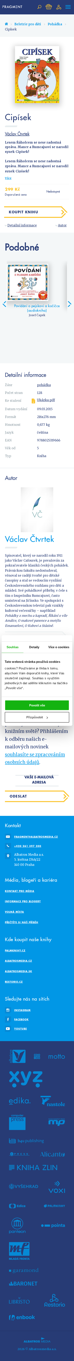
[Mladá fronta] (19, 1251)
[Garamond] (24, 1270)
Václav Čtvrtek (17, 134)
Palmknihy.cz (15, 950)
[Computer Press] (17, 1122)
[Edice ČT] (17, 1206)
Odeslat (18, 796)
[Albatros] (17, 1056)
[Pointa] (53, 1225)
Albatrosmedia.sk (18, 971)
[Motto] (56, 1056)
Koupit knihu (23, 212)
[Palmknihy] (54, 1206)
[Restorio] (54, 1300)
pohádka (44, 385)
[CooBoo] (37, 1056)
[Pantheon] (17, 1225)
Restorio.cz (14, 982)
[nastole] (52, 1101)
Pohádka (55, 24)
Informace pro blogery (23, 901)
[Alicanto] (52, 1154)
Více (8, 178)
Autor (62, 225)
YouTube (20, 1028)
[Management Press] (56, 1122)
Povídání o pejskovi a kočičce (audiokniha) (37, 308)
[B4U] (26, 1140)
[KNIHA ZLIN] (33, 1167)
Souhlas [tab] (12, 647)
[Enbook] (22, 1318)
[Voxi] (56, 1186)
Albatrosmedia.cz (18, 961)
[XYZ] (25, 1079)
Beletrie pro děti (27, 24)
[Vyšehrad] (23, 1186)
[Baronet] (23, 1283)
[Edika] (20, 1101)
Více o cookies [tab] (58, 647)
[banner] (12, 7)
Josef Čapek (37, 315)
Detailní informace (22, 225)
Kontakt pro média (19, 891)
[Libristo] (19, 1300)
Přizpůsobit (34, 717)
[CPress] (19, 1154)
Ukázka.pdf (46, 400)
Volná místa (14, 912)
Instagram (22, 1010)
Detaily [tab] (34, 647)
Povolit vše (37, 705)
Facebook (21, 1019)
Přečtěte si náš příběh (21, 922)
